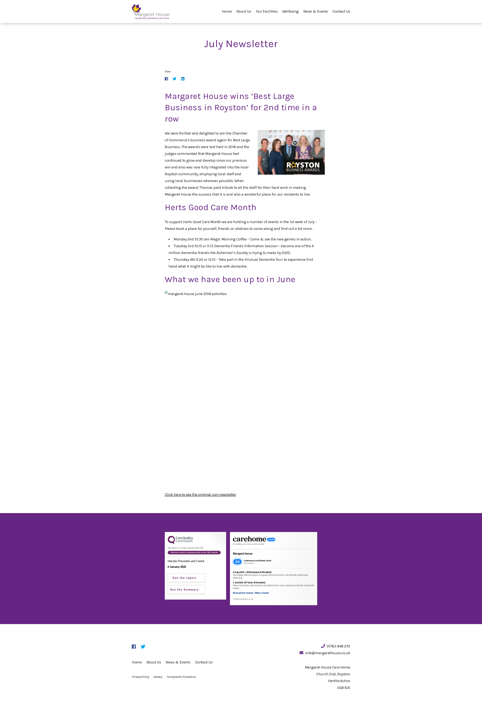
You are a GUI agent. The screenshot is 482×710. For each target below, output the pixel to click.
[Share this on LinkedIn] (183, 79)
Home (227, 11)
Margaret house (242, 553)
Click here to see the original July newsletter (200, 494)
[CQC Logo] (180, 542)
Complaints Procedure (181, 677)
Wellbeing (290, 11)
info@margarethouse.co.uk (327, 653)
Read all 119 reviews (243, 593)
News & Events (315, 11)
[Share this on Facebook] (166, 79)
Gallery (157, 677)
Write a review (262, 593)
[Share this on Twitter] (174, 79)
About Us (243, 11)
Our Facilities (267, 11)
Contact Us (341, 11)
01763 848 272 (338, 646)
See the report (184, 577)
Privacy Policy (140, 677)
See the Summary (184, 589)
